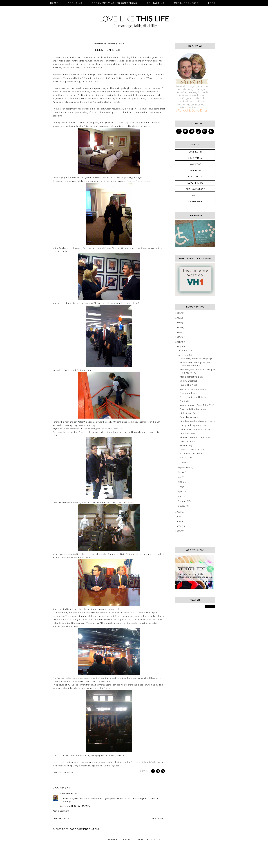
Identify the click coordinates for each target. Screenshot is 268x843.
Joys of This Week (188, 384)
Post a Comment (61, 810)
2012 (178, 337)
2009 (178, 511)
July (180, 477)
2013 (178, 332)
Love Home (195, 170)
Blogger (155, 840)
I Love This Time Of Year (192, 449)
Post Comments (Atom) (84, 829)
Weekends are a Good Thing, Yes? (197, 405)
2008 (178, 516)
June (180, 481)
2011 (178, 341)
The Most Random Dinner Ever (195, 437)
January (182, 505)
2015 (178, 322)
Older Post (155, 818)
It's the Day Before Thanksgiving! (196, 358)
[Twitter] (186, 131)
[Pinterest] (192, 131)
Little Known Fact (188, 413)
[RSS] (211, 131)
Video (195, 195)
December (183, 350)
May (180, 486)
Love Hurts (195, 177)
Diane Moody (66, 793)
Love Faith (195, 152)
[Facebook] (179, 131)
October (182, 462)
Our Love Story (195, 189)
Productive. (186, 401)
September (184, 467)
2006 (178, 526)
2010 (178, 346)
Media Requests (186, 3)
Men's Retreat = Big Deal (192, 376)
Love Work (67, 773)
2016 (178, 317)
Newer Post (62, 818)
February (182, 501)
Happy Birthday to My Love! (193, 425)
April (180, 491)
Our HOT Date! (187, 433)
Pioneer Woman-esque (138, 181)
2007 (178, 521)
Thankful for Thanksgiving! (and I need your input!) (196, 364)
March (181, 496)
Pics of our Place (188, 393)
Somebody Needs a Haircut (193, 409)
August (181, 472)
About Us (75, 3)
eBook (213, 3)
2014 (178, 327)
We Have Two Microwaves (192, 388)
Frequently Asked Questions (114, 3)
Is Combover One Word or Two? (195, 429)
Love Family (195, 158)
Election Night (187, 445)
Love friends (195, 183)
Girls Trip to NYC (188, 441)
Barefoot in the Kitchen (191, 453)
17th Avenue (126, 840)
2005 (178, 531)
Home (54, 3)
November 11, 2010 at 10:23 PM (75, 806)
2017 (178, 313)
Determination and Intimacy (194, 397)
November (183, 355)
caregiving (195, 201)
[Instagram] (198, 131)
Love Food (195, 164)
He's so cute (186, 457)
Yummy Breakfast (188, 380)
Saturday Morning (189, 417)
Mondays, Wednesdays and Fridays (197, 421)
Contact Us (155, 3)
